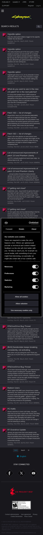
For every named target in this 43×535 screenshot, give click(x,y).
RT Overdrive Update (16, 430)
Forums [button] (5, 2)
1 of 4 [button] (15, 450)
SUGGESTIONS (12, 107)
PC (35, 320)
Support (5, 6)
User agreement (26, 514)
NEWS (36, 128)
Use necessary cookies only (21, 310)
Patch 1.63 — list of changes (19, 113)
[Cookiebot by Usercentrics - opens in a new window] (29, 223)
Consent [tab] (9, 229)
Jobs (24, 2)
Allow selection (21, 303)
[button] (2, 11)
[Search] (39, 26)
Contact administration (12, 514)
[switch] (35, 273)
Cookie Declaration (16, 516)
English (22, 456)
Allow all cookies (21, 297)
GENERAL (37, 162)
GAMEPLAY (11, 43)
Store (31, 2)
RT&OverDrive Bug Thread (19, 326)
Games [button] (15, 2)
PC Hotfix (11, 409)
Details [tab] (21, 229)
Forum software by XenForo (19, 533)
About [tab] (34, 229)
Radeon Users (13, 388)
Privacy (35, 514)
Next (22, 450)
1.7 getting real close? (16, 188)
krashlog (10, 41)
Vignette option (14, 34)
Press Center (28, 516)
